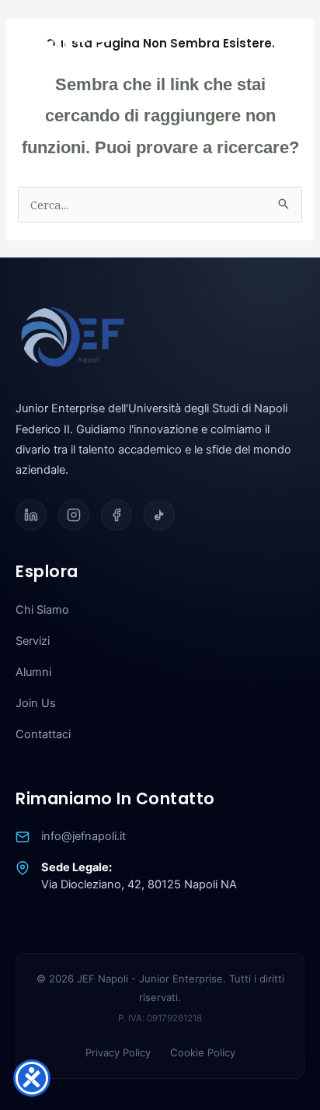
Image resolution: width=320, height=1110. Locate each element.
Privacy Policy (118, 1052)
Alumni (33, 672)
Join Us (36, 703)
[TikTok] (159, 514)
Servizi (33, 641)
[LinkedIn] (31, 514)
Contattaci (43, 734)
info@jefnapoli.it (83, 836)
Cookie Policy (202, 1052)
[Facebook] (116, 514)
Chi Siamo (42, 610)
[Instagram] (73, 514)
